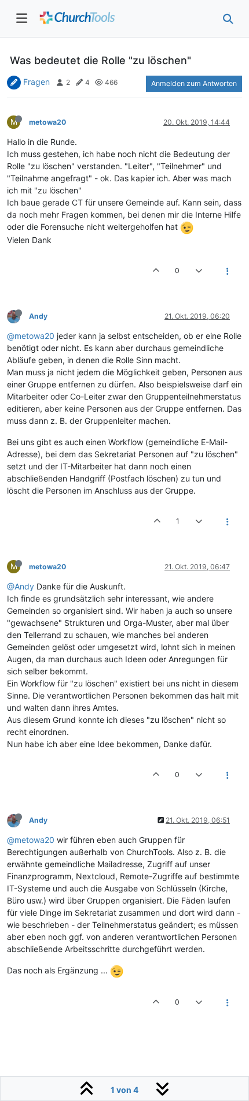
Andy (38, 316)
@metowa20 (30, 336)
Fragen (36, 82)
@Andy (20, 586)
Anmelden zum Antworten (194, 83)
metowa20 (47, 122)
